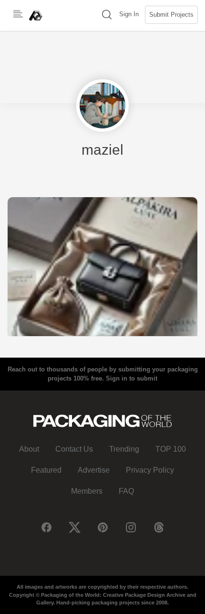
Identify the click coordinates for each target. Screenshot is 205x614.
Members (86, 491)
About (29, 449)
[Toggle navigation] (18, 14)
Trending (124, 449)
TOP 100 (170, 449)
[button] (106, 15)
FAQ (126, 491)
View (102, 266)
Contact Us (74, 449)
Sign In (129, 14)
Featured (46, 470)
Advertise (94, 470)
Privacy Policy (150, 470)
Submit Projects (171, 14)
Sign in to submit (131, 378)
